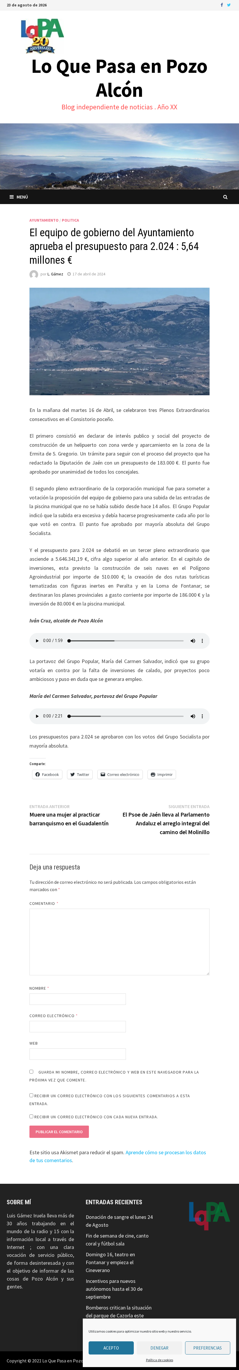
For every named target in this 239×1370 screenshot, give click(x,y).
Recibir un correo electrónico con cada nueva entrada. (96, 1116)
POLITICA (70, 220)
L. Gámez (55, 274)
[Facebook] (222, 4)
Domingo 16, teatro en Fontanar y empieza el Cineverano (110, 1262)
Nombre (39, 988)
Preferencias (207, 1348)
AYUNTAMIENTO (44, 220)
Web (33, 1043)
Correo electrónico (53, 1015)
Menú (22, 197)
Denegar (159, 1348)
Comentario (44, 903)
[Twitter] (229, 4)
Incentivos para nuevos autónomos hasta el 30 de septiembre (114, 1289)
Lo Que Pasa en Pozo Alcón (119, 77)
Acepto (111, 1348)
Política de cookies (159, 1360)
